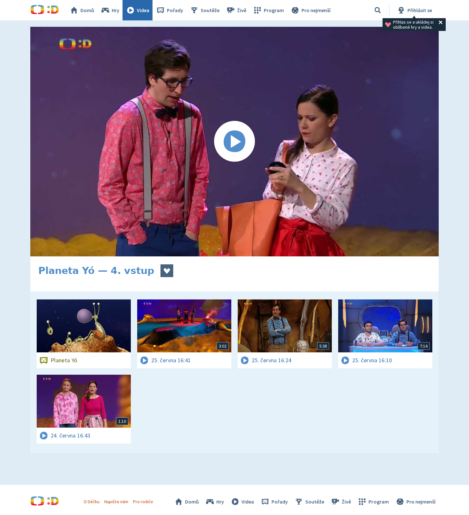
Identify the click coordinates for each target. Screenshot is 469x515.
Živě (241, 10)
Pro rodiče (143, 501)
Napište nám (116, 501)
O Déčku (92, 501)
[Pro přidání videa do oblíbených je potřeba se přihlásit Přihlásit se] (166, 270)
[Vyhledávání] (377, 10)
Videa (143, 10)
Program (274, 10)
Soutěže (210, 10)
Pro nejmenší (316, 10)
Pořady (175, 10)
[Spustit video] (234, 141)
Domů (87, 10)
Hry (115, 10)
